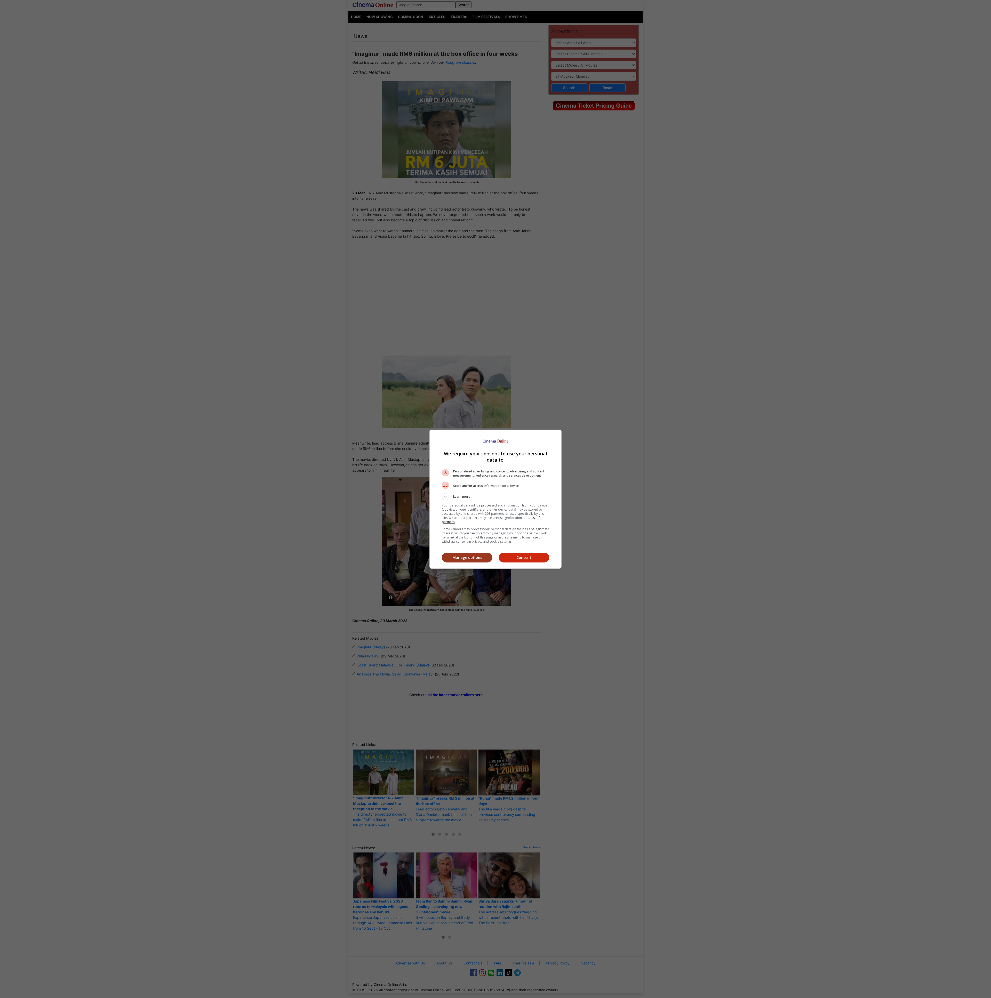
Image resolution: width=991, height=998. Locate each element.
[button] (495, 496)
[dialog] (495, 499)
